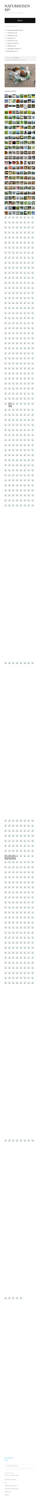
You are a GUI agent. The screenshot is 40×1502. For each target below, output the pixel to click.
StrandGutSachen (11, 51)
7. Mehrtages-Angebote (12, 48)
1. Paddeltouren (10, 33)
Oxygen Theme (15, 1475)
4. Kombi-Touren (10, 41)
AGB (6, 1482)
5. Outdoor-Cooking (11, 43)
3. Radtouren (10, 38)
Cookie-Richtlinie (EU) (11, 1485)
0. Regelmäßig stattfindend (13, 30)
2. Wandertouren (11, 35)
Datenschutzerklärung (12, 1489)
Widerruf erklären (10, 1479)
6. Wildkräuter (10, 46)
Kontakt (7, 1495)
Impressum (8, 1492)
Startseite (16, 57)
